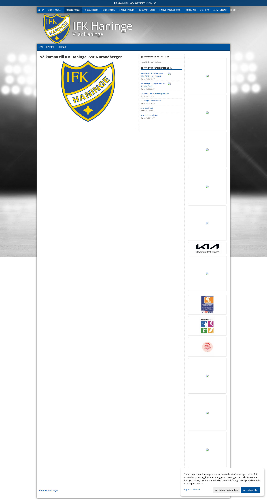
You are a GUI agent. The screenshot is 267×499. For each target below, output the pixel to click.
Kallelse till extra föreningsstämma (155, 93)
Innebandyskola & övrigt (170, 10)
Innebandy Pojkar (127, 10)
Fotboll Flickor (91, 10)
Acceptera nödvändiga (226, 490)
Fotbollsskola (108, 10)
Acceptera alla (250, 490)
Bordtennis (191, 10)
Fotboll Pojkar (72, 10)
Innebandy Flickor (147, 10)
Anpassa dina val (192, 489)
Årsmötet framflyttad (149, 115)
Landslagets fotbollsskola (151, 100)
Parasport (232, 10)
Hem (42, 10)
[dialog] (222, 482)
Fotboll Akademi (54, 10)
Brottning (204, 10)
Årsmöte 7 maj (147, 108)
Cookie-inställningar (48, 490)
